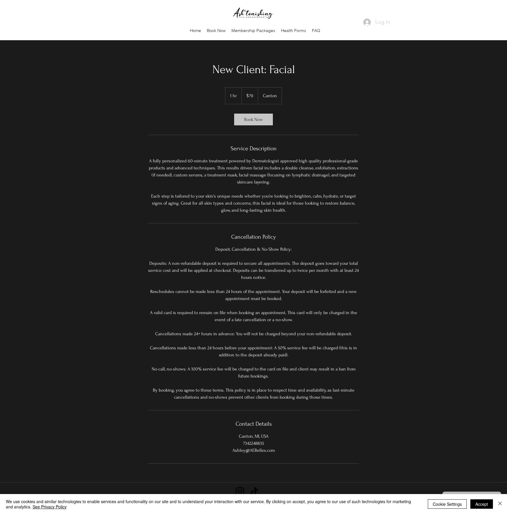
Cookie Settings (447, 504)
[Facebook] (353, 30)
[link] (253, 119)
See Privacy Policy (50, 507)
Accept (481, 504)
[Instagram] (362, 30)
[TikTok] (254, 491)
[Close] (499, 504)
